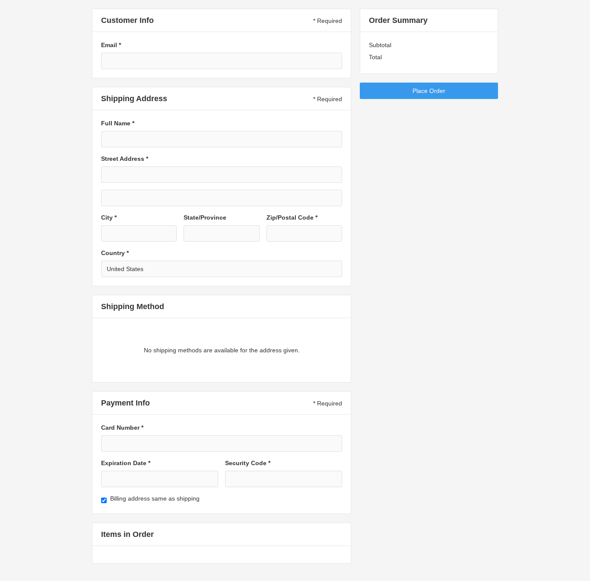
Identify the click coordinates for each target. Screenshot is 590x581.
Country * (115, 252)
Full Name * (117, 123)
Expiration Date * (125, 463)
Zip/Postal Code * (291, 217)
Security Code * (247, 463)
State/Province (205, 217)
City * (109, 217)
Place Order (428, 90)
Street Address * (124, 158)
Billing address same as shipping (155, 498)
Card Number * (122, 427)
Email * (111, 45)
